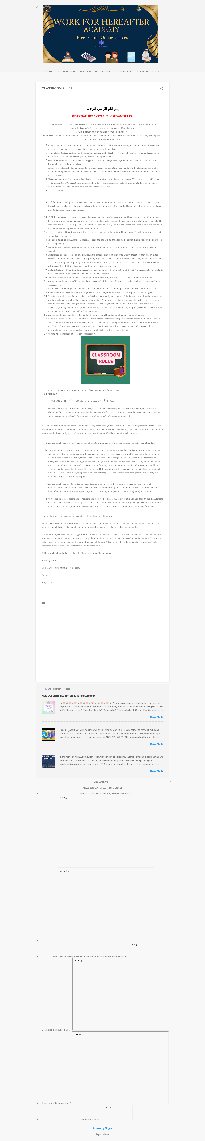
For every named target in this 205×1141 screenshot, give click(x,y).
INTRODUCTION (66, 71)
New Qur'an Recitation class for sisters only (68, 695)
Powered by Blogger (102, 1128)
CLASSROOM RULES (148, 71)
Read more (156, 717)
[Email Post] (43, 604)
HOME (49, 71)
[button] (161, 88)
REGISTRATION (88, 71)
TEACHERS (125, 71)
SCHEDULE (108, 71)
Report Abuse (102, 1134)
